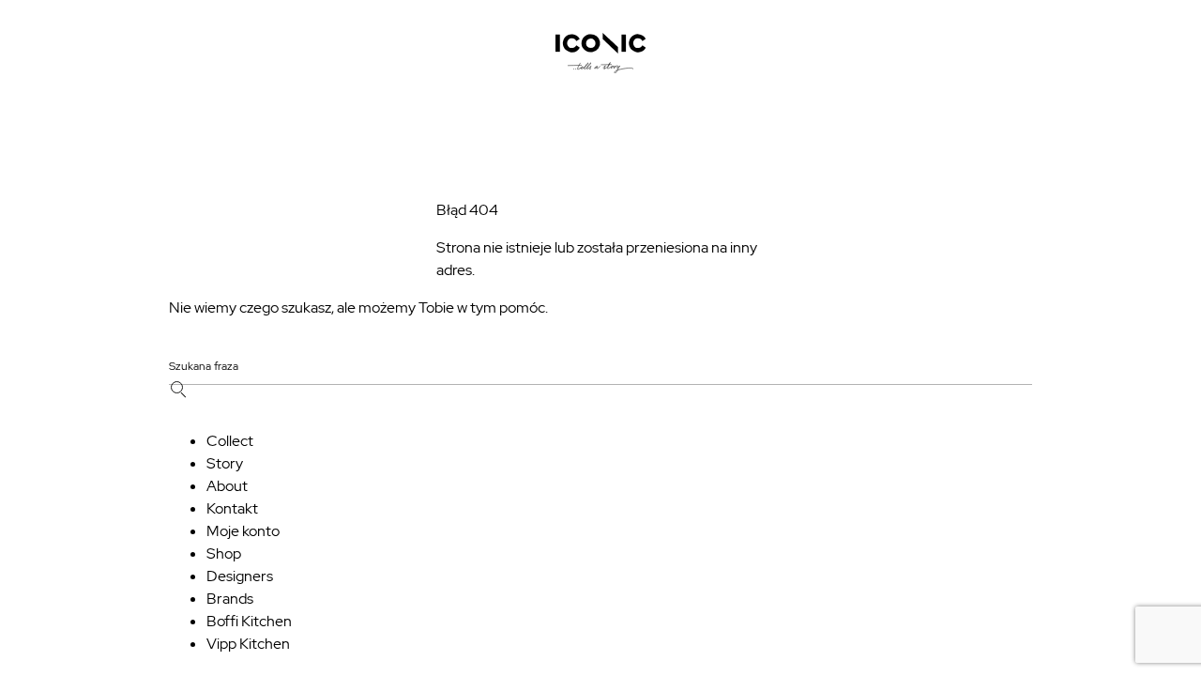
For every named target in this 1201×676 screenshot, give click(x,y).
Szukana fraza (203, 367)
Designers (239, 576)
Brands (229, 598)
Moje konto (243, 531)
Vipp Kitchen (248, 643)
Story (224, 463)
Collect (229, 441)
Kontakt (232, 508)
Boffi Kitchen (249, 621)
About (227, 486)
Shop (223, 553)
